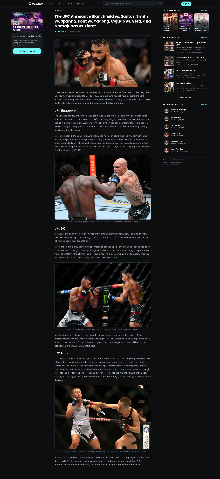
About (165, 160)
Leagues (80, 4)
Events (61, 4)
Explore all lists (185, 97)
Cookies (178, 162)
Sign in (186, 4)
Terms (165, 162)
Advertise (181, 160)
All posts (60, 10)
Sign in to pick (28, 51)
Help (175, 160)
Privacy (171, 162)
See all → (205, 11)
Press (171, 160)
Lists (70, 4)
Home (52, 4)
